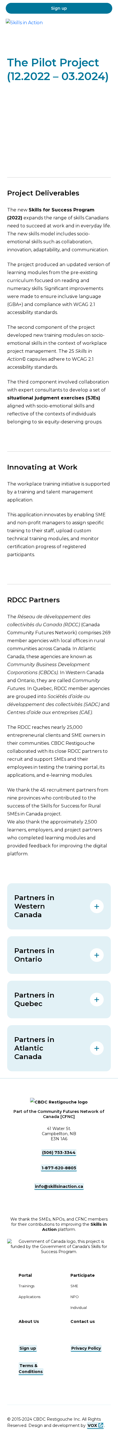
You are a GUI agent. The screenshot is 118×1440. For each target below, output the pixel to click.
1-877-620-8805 (59, 1167)
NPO (74, 1297)
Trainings (26, 1286)
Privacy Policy (86, 1348)
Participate (82, 1275)
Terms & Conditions (31, 1368)
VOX (92, 1425)
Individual (78, 1308)
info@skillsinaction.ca (59, 1186)
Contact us (82, 1321)
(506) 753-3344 (59, 1152)
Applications (29, 1297)
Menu (107, 26)
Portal (25, 1275)
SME (74, 1286)
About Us (29, 1321)
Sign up (59, 8)
